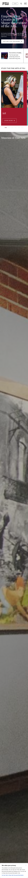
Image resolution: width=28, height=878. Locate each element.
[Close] (26, 865)
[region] (14, 870)
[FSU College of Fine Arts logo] (3, 3)
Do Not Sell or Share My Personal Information (12, 875)
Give (15, 3)
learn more (8, 120)
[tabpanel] (14, 98)
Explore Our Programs (11, 41)
